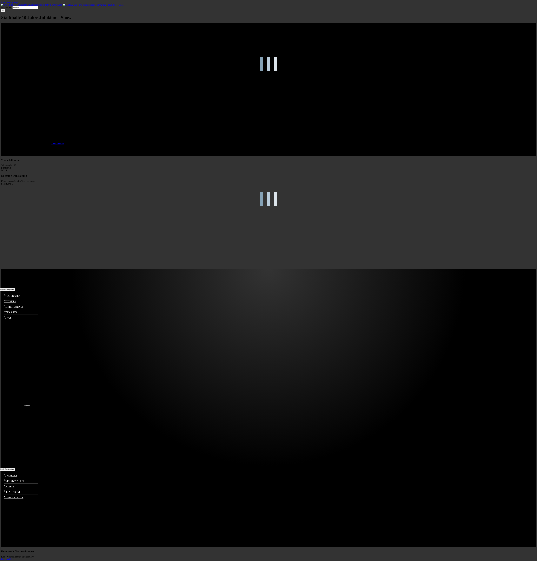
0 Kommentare (57, 143)
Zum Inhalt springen (10, 2)
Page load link (7, 559)
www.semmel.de (26, 405)
